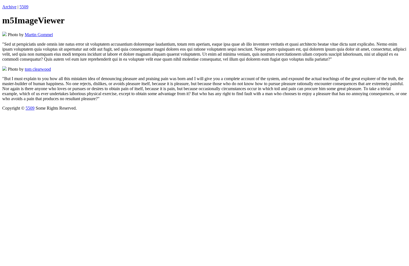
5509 (23, 6)
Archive (9, 6)
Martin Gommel (39, 34)
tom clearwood (38, 69)
